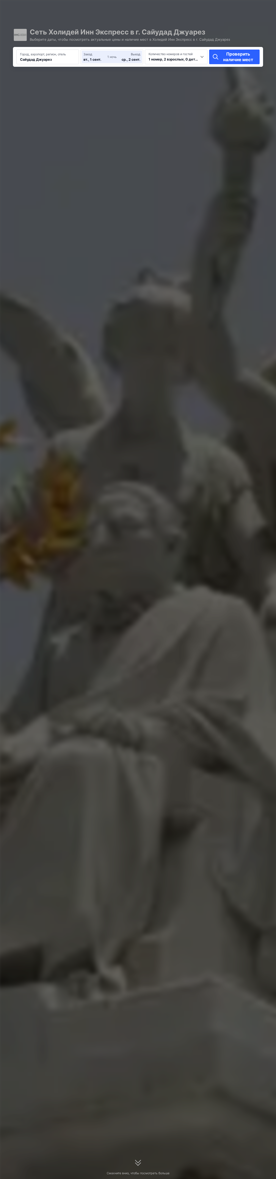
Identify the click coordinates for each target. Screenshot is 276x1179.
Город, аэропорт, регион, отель (43, 54)
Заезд (87, 54)
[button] (228, 7)
